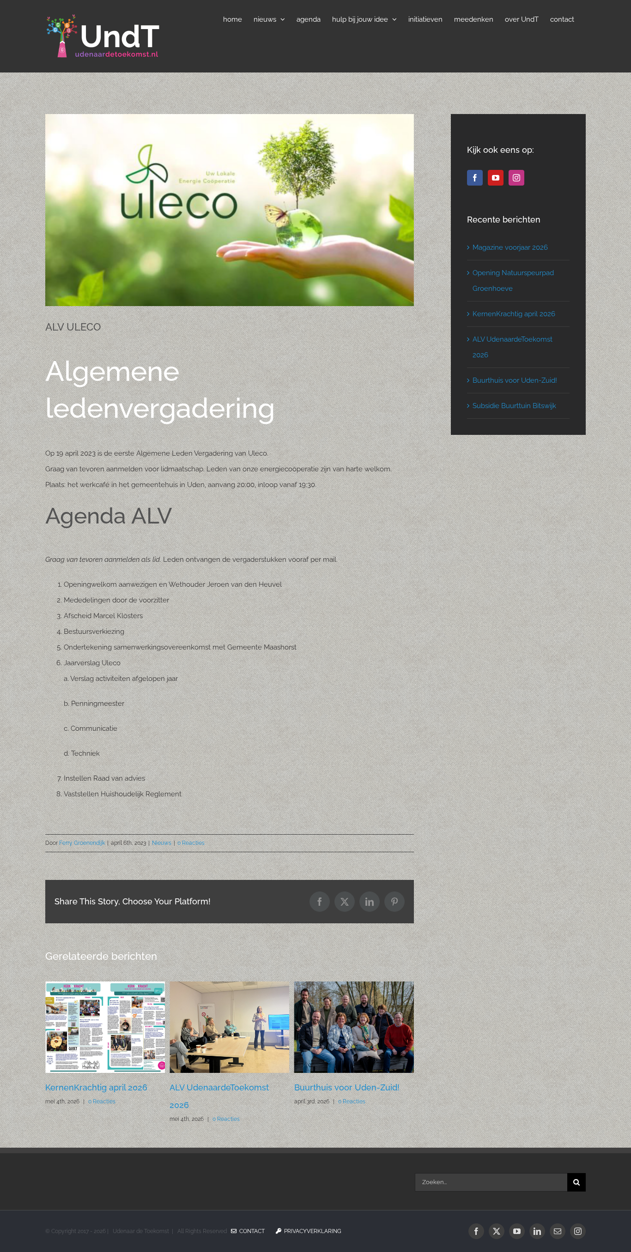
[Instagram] (516, 178)
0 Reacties (191, 843)
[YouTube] (496, 178)
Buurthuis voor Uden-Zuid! (222, 1087)
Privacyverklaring (311, 1231)
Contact (251, 1231)
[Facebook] (475, 178)
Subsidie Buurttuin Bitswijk (514, 406)
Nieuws (161, 843)
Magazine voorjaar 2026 (341, 1087)
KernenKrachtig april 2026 (514, 314)
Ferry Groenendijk (82, 843)
